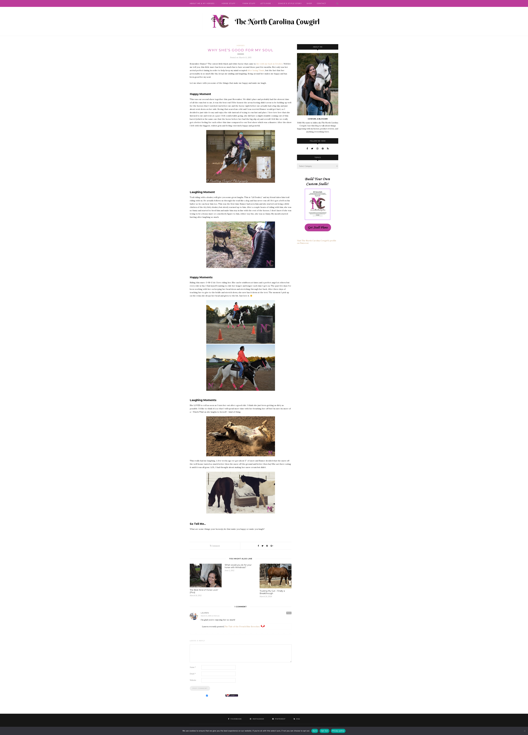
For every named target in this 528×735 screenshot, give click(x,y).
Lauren (205, 613)
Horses (241, 45)
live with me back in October (269, 64)
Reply (289, 613)
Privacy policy (338, 731)
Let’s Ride (265, 3)
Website (193, 680)
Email (193, 674)
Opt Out (324, 731)
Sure (315, 731)
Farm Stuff (249, 3)
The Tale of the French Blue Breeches (242, 626)
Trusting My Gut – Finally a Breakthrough (272, 592)
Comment (215, 546)
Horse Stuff (229, 3)
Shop (309, 3)
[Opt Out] (524, 731)
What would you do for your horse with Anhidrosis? (238, 566)
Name (193, 667)
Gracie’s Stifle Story (290, 3)
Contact (321, 3)
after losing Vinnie (256, 70)
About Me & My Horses (202, 3)
